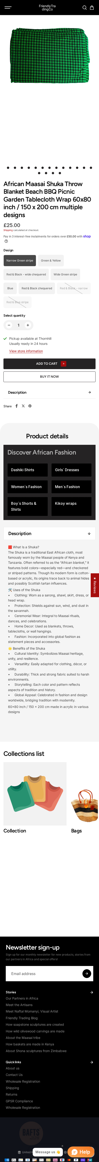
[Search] (84, 7)
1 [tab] (8, 168)
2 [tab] (15, 168)
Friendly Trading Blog (22, 1018)
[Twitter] (23, 406)
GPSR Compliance (19, 1101)
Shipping (8, 230)
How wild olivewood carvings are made (35, 1031)
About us (12, 1068)
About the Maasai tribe (23, 1038)
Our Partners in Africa (22, 998)
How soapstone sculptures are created (35, 1024)
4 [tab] (28, 168)
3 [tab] (22, 168)
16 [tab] (53, 173)
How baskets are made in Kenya (30, 1044)
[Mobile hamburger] (8, 8)
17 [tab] (60, 173)
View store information (26, 351)
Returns (11, 1094)
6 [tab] (42, 168)
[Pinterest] (30, 406)
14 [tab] (39, 173)
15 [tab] (46, 173)
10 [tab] (70, 168)
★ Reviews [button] (95, 585)
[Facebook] (16, 406)
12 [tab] (84, 168)
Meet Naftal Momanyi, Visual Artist (32, 1011)
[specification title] (28, 470)
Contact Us (14, 1075)
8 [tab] (56, 168)
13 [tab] (91, 168)
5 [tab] (35, 168)
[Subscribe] (86, 973)
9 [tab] (63, 168)
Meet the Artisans (19, 1005)
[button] (92, 7)
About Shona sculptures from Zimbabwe (36, 1051)
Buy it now (49, 377)
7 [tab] (49, 168)
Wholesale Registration (23, 1081)
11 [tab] (77, 168)
